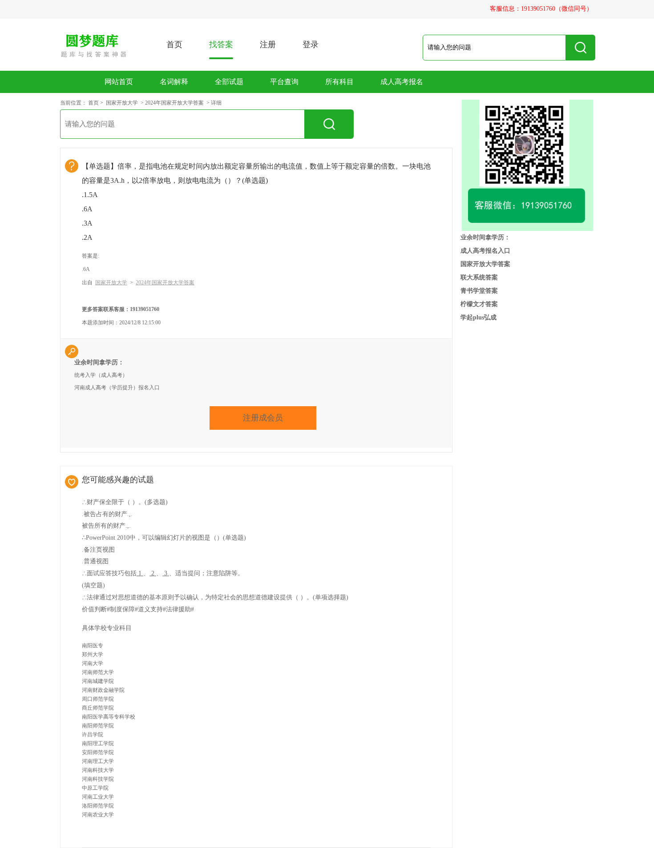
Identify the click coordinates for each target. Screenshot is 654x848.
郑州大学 (92, 654)
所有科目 (339, 81)
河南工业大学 (98, 797)
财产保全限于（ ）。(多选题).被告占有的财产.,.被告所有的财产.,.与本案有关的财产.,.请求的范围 (125, 525)
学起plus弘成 (478, 317)
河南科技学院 (98, 779)
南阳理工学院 (98, 743)
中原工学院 (95, 788)
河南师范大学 (98, 672)
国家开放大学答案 (485, 264)
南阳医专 (92, 645)
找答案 (221, 44)
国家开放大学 (122, 103)
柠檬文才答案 (479, 304)
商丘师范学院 (98, 708)
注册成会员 (263, 417)
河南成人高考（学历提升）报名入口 (117, 387)
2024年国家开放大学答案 (174, 103)
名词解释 (174, 81)
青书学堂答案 (479, 290)
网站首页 (119, 81)
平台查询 (284, 81)
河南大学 (92, 663)
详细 (216, 103)
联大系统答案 (479, 277)
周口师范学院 (98, 699)
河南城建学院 (98, 681)
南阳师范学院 (98, 726)
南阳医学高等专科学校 (108, 717)
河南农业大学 (98, 815)
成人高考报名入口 (485, 250)
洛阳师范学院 (98, 806)
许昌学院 (92, 734)
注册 (268, 44)
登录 (311, 44)
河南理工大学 (98, 761)
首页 (174, 44)
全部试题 (229, 81)
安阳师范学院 (98, 752)
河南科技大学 (98, 770)
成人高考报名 (401, 81)
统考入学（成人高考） (101, 375)
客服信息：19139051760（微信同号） (541, 8)
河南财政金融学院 (103, 690)
